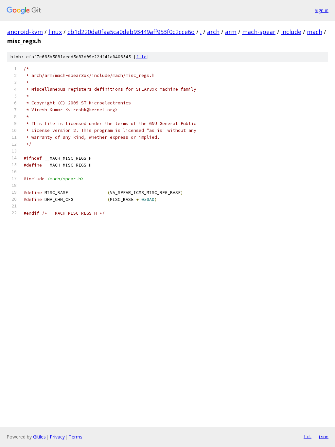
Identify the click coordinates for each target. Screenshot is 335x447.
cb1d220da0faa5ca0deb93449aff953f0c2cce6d (131, 32)
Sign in (321, 10)
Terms (75, 437)
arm (231, 32)
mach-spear (258, 32)
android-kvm (25, 32)
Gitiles (39, 437)
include (291, 32)
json (323, 436)
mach (314, 32)
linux (55, 32)
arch (213, 32)
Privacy (57, 437)
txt (307, 436)
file (141, 57)
